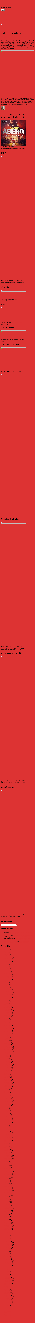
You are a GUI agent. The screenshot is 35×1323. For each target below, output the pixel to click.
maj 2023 (6, 1003)
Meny (2, 10)
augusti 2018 (7, 1088)
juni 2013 (6, 1180)
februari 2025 (7, 972)
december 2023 (8, 992)
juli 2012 (6, 1196)
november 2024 (8, 976)
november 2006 (8, 1298)
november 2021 (8, 1030)
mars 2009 (6, 1256)
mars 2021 (6, 1042)
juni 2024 (6, 984)
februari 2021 (7, 1043)
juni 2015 (6, 1144)
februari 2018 (7, 1097)
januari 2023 (7, 1009)
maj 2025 (6, 967)
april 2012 (6, 1201)
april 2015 (6, 1147)
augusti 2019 (7, 1070)
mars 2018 (6, 1095)
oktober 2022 (7, 1013)
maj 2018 (6, 1092)
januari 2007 (7, 1295)
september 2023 (8, 997)
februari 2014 (7, 1168)
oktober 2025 (7, 960)
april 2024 (6, 987)
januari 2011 (7, 1223)
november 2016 (8, 1119)
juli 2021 (6, 1036)
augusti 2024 (7, 981)
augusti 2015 (7, 1141)
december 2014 (8, 1153)
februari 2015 (7, 1150)
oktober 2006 (7, 1299)
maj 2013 (6, 1182)
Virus (5, 13)
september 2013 (8, 1176)
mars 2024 (6, 988)
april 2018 (6, 1094)
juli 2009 (6, 1250)
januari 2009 (7, 1259)
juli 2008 (6, 1268)
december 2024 (8, 975)
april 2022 (6, 1022)
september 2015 (8, 1140)
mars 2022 (6, 1024)
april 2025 (6, 969)
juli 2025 (6, 964)
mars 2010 (6, 1238)
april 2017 (6, 1112)
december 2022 (8, 1010)
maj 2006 (6, 1307)
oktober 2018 (7, 1085)
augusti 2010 (7, 1231)
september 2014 (8, 1158)
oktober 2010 (7, 1228)
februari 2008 (7, 1275)
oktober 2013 (7, 1174)
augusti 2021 (7, 1034)
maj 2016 (6, 1128)
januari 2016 (7, 1134)
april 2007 (6, 1290)
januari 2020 (7, 1062)
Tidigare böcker (8, 19)
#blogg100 (28, 110)
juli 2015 (6, 1143)
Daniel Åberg (4, 4)
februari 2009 (7, 1258)
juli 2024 (6, 982)
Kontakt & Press (8, 22)
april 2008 (6, 1272)
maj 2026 (6, 951)
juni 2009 (6, 1252)
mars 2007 (6, 1292)
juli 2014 (6, 1161)
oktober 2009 (7, 1246)
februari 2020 (7, 1061)
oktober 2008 (7, 1264)
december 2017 (8, 1100)
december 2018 (8, 1082)
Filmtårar (5, 37)
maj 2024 (6, 985)
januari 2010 (7, 1241)
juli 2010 (6, 1232)
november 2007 (8, 1280)
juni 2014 (6, 1162)
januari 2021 (7, 1045)
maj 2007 (6, 1289)
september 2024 (8, 979)
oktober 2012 (7, 1192)
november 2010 (8, 1226)
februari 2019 (7, 1079)
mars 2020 (6, 1059)
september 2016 (8, 1122)
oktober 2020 (7, 1049)
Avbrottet (6, 17)
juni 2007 (6, 1287)
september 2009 (8, 1247)
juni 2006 (6, 1305)
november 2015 (8, 1137)
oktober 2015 (7, 1138)
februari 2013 (7, 1186)
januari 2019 (7, 1080)
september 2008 (8, 1265)
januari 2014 (7, 1170)
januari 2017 (7, 1116)
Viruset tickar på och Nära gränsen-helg (23, 935)
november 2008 (8, 1262)
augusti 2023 (7, 998)
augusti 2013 (7, 1177)
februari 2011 (7, 1222)
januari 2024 (7, 991)
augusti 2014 (7, 1159)
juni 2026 (6, 949)
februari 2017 (7, 1115)
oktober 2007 (7, 1281)
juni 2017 (6, 1109)
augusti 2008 (7, 1266)
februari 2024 (7, 989)
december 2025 (8, 957)
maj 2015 (6, 1146)
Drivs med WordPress (13, 1321)
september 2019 (8, 1068)
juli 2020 (6, 1054)
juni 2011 (6, 1216)
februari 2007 (7, 1293)
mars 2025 (6, 970)
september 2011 (8, 1211)
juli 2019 (6, 1071)
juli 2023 (6, 1000)
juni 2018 (6, 1091)
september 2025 (8, 961)
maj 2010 (6, 1235)
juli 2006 (6, 1304)
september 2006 (8, 1301)
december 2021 (8, 1028)
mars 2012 (6, 1202)
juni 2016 (6, 1126)
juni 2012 (6, 1198)
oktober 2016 (7, 1121)
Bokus (23, 649)
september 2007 (8, 1283)
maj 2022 (6, 1021)
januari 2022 (7, 1027)
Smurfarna (9, 111)
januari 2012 (7, 1205)
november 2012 (8, 1191)
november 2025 (8, 958)
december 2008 (8, 1261)
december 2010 (8, 1225)
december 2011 (8, 1207)
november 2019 (8, 1065)
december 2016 (8, 1118)
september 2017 (8, 1104)
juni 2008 (6, 1269)
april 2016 (6, 1129)
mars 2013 (6, 1185)
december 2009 (8, 1243)
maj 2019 (6, 1074)
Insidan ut (3, 111)
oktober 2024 (7, 978)
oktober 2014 (7, 1156)
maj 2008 (6, 1271)
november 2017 (8, 1101)
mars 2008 (6, 1274)
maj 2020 (6, 1057)
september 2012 (8, 1194)
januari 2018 (7, 1098)
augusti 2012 (7, 1195)
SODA (6, 16)
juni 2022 (6, 1019)
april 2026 (6, 952)
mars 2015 (6, 1149)
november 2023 (8, 994)
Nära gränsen (7, 14)
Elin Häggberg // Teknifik (10, 941)
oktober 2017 (7, 1103)
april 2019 (6, 1076)
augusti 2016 (7, 1124)
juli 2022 (6, 1018)
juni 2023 (6, 1001)
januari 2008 (7, 1277)
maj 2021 (6, 1039)
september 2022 (8, 1015)
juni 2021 (6, 1037)
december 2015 (8, 1135)
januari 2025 (7, 973)
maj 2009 (6, 1253)
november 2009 (8, 1244)
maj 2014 (6, 1164)
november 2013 (8, 1173)
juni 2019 (6, 1073)
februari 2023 (7, 1007)
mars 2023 (6, 1006)
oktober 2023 (7, 995)
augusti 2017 (7, 1106)
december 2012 (8, 1189)
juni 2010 (6, 1234)
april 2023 (6, 1004)
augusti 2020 (7, 1052)
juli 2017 (6, 1107)
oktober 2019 (7, 1067)
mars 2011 (6, 1220)
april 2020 (6, 1058)
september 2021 (8, 1033)
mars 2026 (6, 954)
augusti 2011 (7, 1213)
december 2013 (8, 1171)
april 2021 (6, 1040)
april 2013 (6, 1183)
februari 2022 (7, 1025)
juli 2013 (6, 1179)
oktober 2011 (7, 1210)
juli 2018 (6, 1089)
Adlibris (17, 649)
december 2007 (8, 1278)
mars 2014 (6, 1167)
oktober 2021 (7, 1031)
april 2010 (6, 1237)
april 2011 (6, 1219)
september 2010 (8, 1229)
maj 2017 (6, 1110)
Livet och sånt (21, 110)
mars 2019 (6, 1077)
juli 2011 (6, 1214)
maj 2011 (6, 1217)
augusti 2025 (7, 963)
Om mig (6, 20)
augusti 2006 (7, 1302)
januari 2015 (7, 1152)
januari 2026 (7, 955)
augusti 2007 (7, 1284)
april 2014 (6, 1165)
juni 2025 (6, 966)
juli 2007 (6, 1286)
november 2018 (8, 1083)
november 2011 (8, 1208)
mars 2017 (6, 1113)
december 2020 (8, 1046)
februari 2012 (7, 1204)
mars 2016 (6, 1131)
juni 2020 (6, 1055)
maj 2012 (6, 1199)
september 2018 (8, 1086)
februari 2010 (7, 1240)
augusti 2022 (7, 1016)
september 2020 (8, 1051)
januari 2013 (7, 1188)
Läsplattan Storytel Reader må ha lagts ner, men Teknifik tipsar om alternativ (18, 938)
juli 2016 (6, 1125)
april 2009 (6, 1255)
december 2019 (8, 1064)
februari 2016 (7, 1132)
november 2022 (8, 1012)
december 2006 (8, 1296)
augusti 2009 (7, 1249)
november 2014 (8, 1155)
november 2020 (8, 1048)
